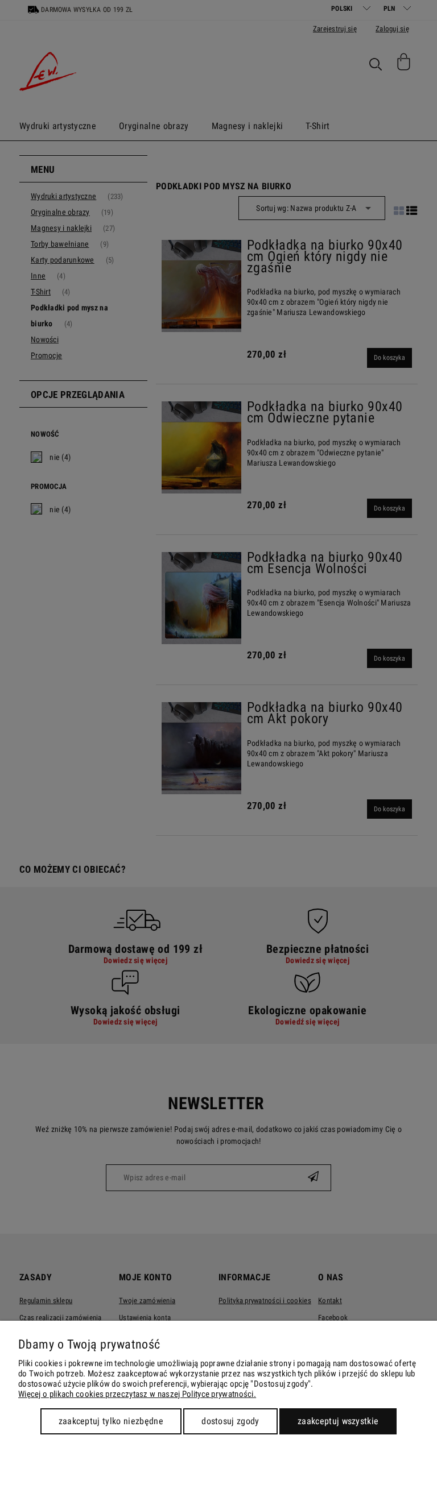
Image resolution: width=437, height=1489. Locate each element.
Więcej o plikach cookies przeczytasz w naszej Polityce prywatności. (137, 1394)
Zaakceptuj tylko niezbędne (111, 1421)
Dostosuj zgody (230, 1421)
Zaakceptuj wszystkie (338, 1421)
